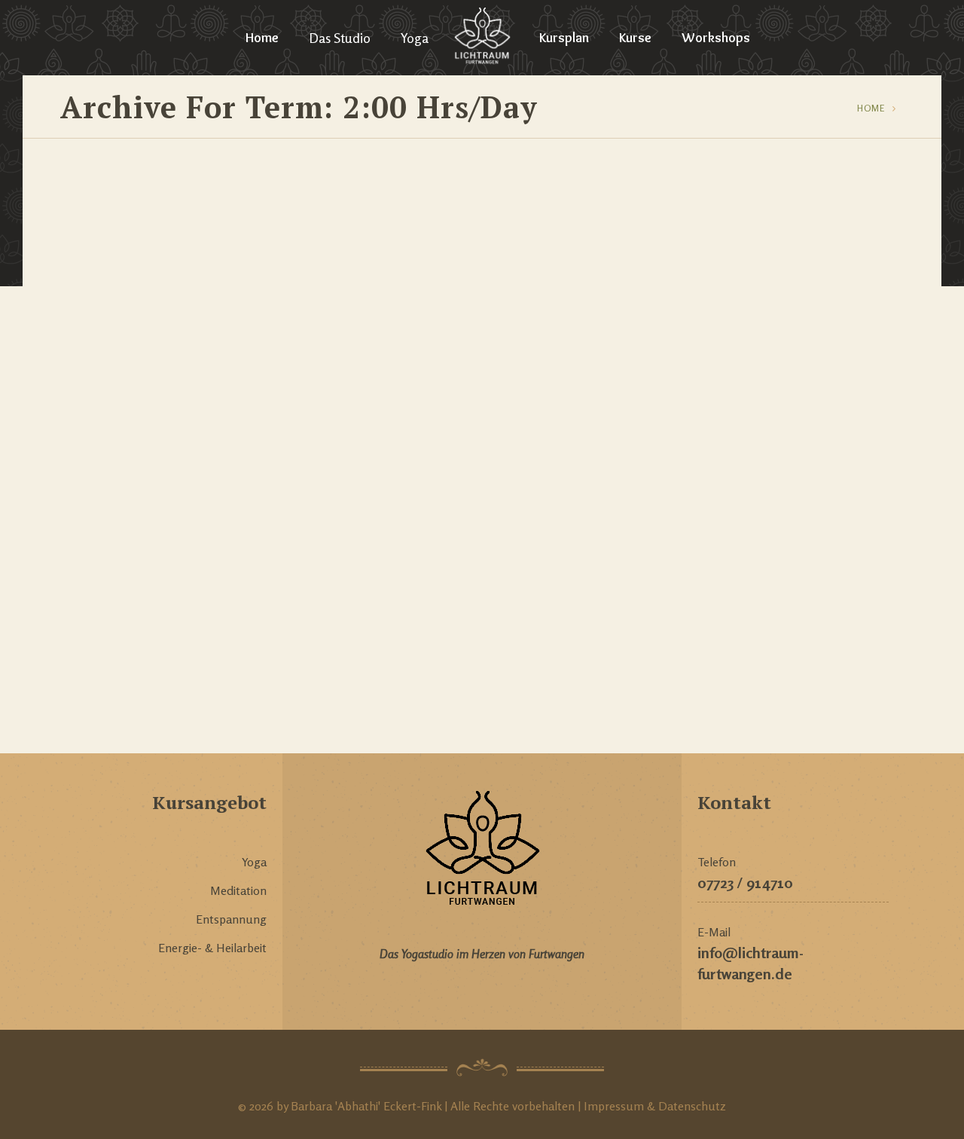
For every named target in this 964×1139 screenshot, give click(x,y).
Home (262, 37)
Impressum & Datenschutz (653, 1105)
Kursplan (564, 37)
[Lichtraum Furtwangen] (482, 37)
